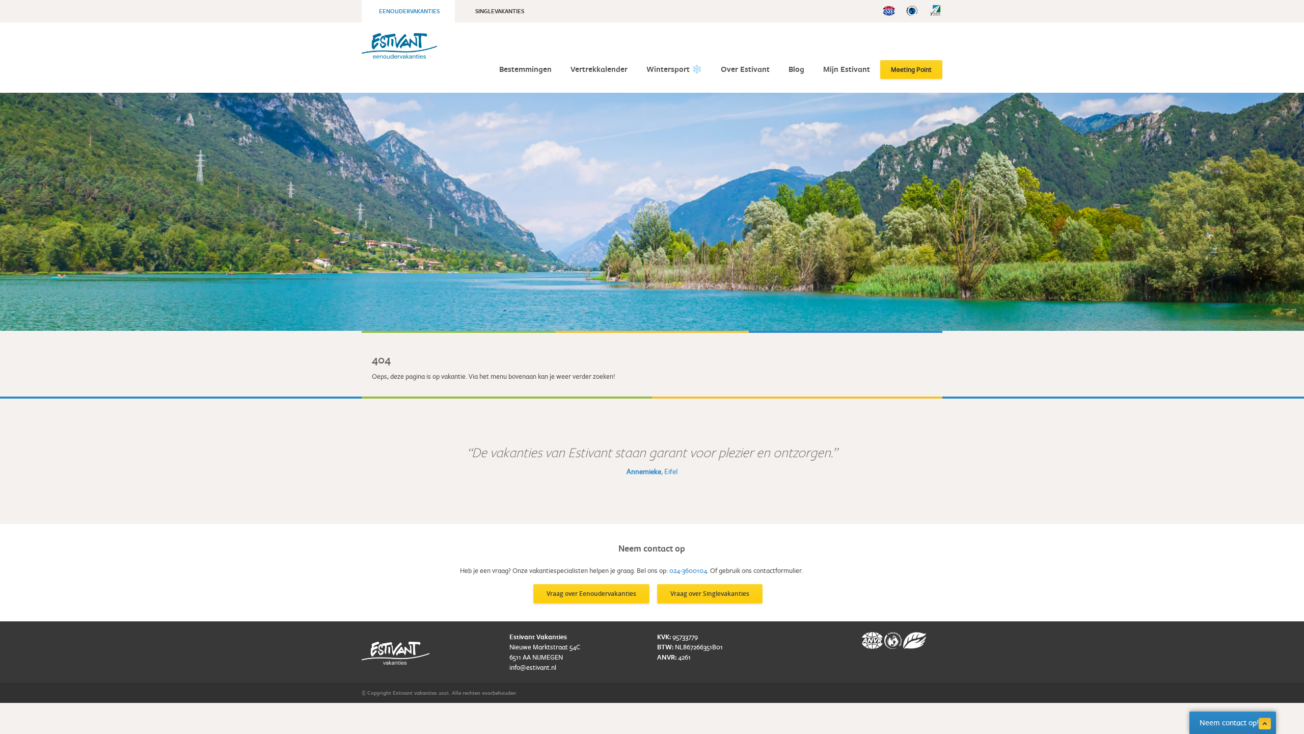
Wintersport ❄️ (674, 69)
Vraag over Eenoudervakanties (591, 593)
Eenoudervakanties (409, 11)
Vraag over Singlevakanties (709, 593)
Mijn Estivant (846, 69)
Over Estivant (745, 69)
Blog (796, 69)
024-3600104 (688, 570)
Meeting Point (911, 69)
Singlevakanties (499, 11)
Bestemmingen (525, 69)
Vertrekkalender (599, 69)
